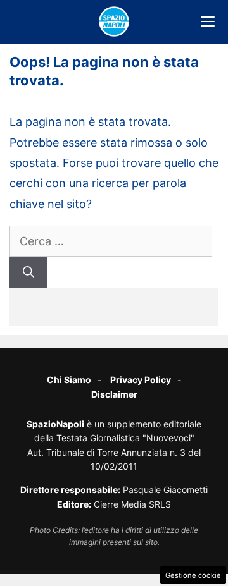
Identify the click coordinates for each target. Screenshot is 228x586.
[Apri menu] (207, 21)
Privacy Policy (140, 379)
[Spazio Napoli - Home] (114, 21)
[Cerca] (29, 272)
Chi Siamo (69, 379)
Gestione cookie (193, 575)
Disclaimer (114, 394)
